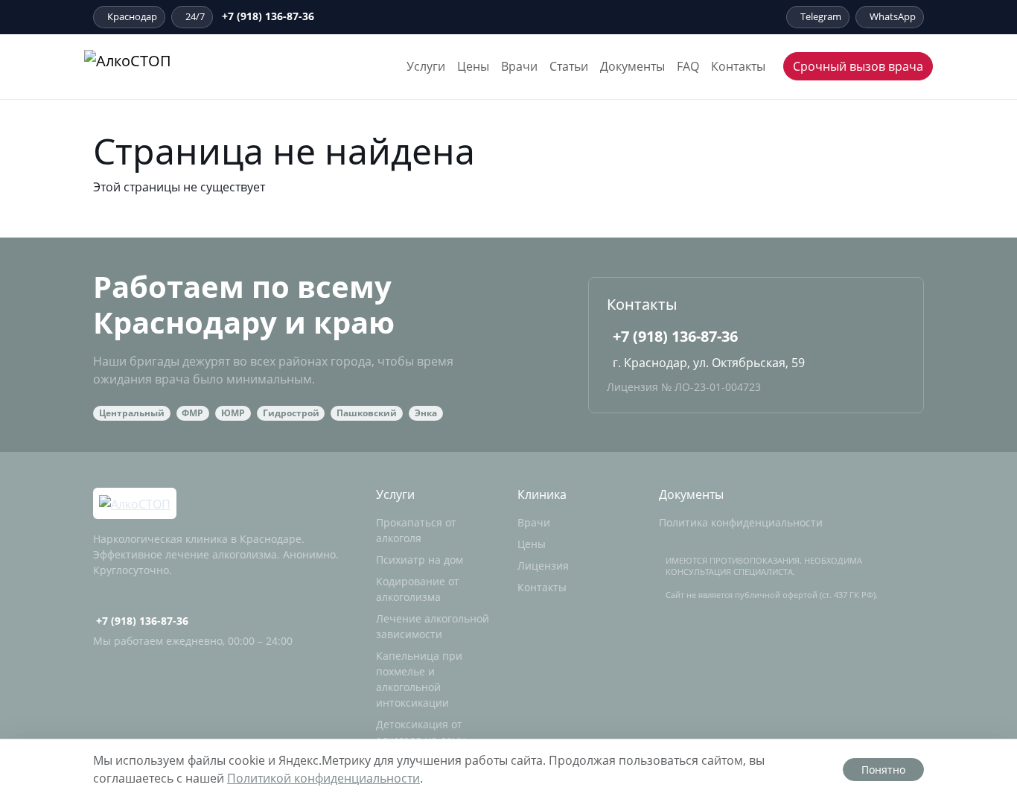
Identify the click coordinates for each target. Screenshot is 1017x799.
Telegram (820, 16)
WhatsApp (893, 16)
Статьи (568, 66)
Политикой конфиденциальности (323, 778)
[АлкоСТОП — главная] (168, 66)
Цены (473, 66)
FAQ (688, 66)
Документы (632, 66)
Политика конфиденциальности (741, 522)
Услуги (426, 66)
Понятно (883, 770)
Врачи (519, 66)
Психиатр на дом (419, 560)
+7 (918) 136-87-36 (675, 336)
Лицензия (543, 565)
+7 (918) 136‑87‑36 (268, 16)
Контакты (738, 66)
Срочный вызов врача (858, 66)
